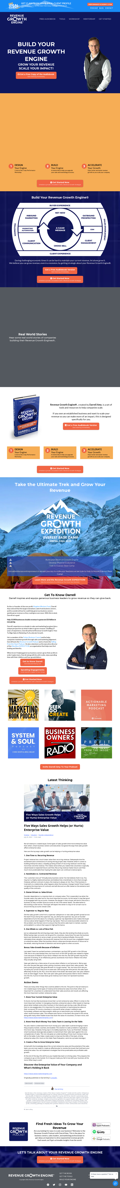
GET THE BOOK (65, 1173)
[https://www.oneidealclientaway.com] (14, 6)
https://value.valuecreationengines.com (38, 1018)
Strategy (26, 835)
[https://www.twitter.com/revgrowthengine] (54, 1184)
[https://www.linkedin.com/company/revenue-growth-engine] (72, 1184)
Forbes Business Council (32, 637)
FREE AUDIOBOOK (47, 19)
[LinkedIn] (56, 1106)
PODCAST (94, 8)
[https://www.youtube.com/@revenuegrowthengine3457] (66, 1184)
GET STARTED (105, 19)
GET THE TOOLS (65, 1176)
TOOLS (62, 19)
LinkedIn (54, 1078)
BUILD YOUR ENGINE (67, 1179)
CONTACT (109, 8)
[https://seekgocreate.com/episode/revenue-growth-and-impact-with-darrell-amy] (60, 705)
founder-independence (46, 835)
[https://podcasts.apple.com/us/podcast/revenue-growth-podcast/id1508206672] (101, 1124)
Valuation (34, 835)
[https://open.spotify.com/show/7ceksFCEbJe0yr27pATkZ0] (101, 1131)
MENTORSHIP (89, 19)
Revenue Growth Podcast (29, 642)
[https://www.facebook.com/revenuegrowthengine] (48, 1184)
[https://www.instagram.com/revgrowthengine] (60, 1184)
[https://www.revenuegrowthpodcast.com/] (18, 1131)
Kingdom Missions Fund (42, 606)
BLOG (101, 8)
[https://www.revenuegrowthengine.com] (17, 19)
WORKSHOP (74, 19)
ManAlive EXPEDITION (20, 646)
